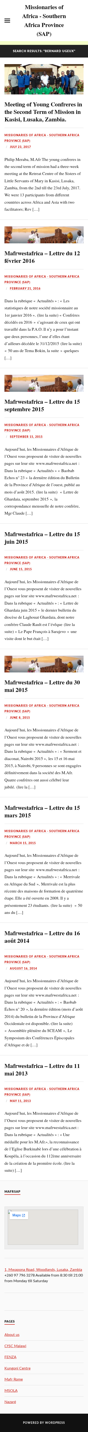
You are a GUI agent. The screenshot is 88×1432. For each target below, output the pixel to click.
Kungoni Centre (17, 1368)
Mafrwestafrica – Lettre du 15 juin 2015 (42, 537)
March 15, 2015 (23, 843)
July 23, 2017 (20, 147)
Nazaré (10, 1402)
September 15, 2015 (26, 436)
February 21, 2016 (25, 288)
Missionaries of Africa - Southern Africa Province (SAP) (44, 20)
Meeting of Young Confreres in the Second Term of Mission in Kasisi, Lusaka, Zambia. (43, 112)
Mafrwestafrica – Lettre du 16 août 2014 (42, 936)
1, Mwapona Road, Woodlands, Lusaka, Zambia (43, 1270)
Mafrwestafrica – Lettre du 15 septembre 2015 (42, 405)
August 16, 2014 (23, 968)
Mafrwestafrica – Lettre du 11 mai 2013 (42, 1069)
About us (11, 1335)
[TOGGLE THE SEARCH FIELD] (81, 20)
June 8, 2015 (20, 717)
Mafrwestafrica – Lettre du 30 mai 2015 (42, 686)
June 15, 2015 (21, 569)
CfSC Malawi (15, 1346)
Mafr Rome (13, 1379)
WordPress (55, 1422)
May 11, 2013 (20, 1101)
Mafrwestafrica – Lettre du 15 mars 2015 (42, 811)
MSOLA (11, 1391)
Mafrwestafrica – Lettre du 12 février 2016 (42, 256)
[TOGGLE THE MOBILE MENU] (7, 20)
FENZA (10, 1357)
